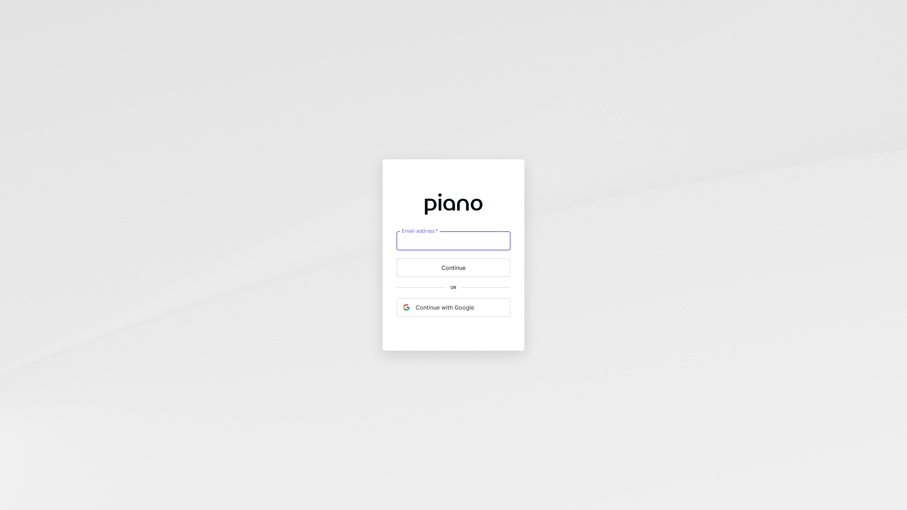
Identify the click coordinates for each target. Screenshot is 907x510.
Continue (453, 267)
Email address (420, 231)
